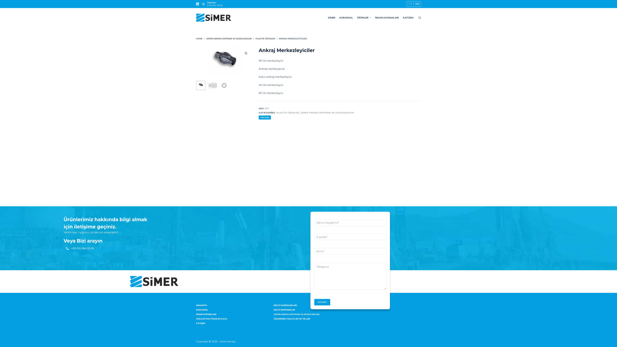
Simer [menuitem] (331, 17)
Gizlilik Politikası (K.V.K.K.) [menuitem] (211, 319)
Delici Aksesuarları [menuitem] (285, 305)
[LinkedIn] (197, 4)
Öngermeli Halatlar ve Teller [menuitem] (292, 319)
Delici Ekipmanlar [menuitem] (284, 310)
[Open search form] (420, 18)
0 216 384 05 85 (215, 5)
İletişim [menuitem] (408, 17)
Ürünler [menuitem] (362, 17)
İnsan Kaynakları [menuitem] (387, 17)
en (417, 3)
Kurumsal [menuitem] (346, 17)
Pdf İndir (264, 117)
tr (410, 3)
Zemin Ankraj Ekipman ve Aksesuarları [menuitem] (297, 314)
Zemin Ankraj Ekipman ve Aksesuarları (327, 112)
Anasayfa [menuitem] (201, 305)
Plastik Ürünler (287, 112)
